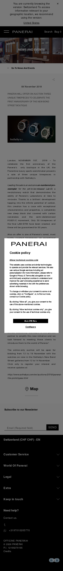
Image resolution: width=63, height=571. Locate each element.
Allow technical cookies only (24, 260)
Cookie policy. (25, 296)
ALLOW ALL (30, 321)
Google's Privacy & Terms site (22, 275)
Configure (30, 327)
